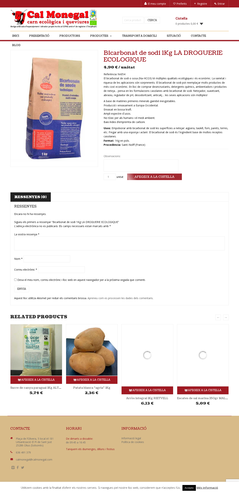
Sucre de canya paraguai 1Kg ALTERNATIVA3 (43, 388)
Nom (18, 258)
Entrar (221, 3)
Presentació (39, 36)
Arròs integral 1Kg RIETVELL (147, 398)
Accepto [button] (189, 487)
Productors (69, 36)
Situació (174, 36)
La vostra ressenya (26, 234)
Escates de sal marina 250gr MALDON (205, 398)
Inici (15, 36)
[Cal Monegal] (53, 18)
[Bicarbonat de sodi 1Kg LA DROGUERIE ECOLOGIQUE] (54, 108)
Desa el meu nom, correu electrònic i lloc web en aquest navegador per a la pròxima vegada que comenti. (81, 280)
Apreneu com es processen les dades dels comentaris (120, 298)
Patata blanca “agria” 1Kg (91, 388)
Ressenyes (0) (30, 197)
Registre (202, 3)
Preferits (181, 3)
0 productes (187, 23)
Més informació (207, 487)
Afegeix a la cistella (154, 177)
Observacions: (112, 156)
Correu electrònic (25, 269)
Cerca (152, 20)
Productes (99, 36)
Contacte (198, 36)
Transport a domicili (139, 36)
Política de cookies (132, 442)
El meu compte (157, 3)
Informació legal (131, 438)
